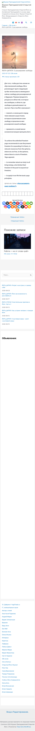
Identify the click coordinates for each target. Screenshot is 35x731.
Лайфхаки (5, 644)
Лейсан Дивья (6, 647)
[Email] (31, 203)
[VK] (19, 22)
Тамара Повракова (8, 674)
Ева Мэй (4, 628)
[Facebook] (4, 203)
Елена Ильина (6, 634)
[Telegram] (13, 22)
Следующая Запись (17, 221)
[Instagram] (22, 22)
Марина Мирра (7, 650)
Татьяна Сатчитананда (9, 677)
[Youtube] (26, 206)
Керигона (5, 641)
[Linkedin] (14, 203)
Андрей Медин (7, 616)
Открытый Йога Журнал (10, 665)
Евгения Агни (6, 632)
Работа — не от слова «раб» (16, 251)
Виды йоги (5, 625)
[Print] (12, 206)
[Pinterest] (17, 203)
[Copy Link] (29, 206)
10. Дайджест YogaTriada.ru (11, 604)
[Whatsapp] (27, 203)
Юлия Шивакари (7, 692)
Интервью (5, 637)
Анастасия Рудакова (9, 613)
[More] (17, 210)
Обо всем (14, 73)
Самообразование (8, 671)
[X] (7, 203)
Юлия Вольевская (8, 686)
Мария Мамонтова (8, 653)
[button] (26, 22)
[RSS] (16, 206)
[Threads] (22, 206)
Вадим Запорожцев (8, 619)
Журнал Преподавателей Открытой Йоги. (16, 6)
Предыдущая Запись (17, 217)
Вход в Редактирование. (17, 712)
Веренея (5, 622)
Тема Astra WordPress (24, 727)
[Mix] (24, 203)
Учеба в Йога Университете (11, 680)
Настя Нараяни (7, 656)
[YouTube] (16, 22)
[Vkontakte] (9, 206)
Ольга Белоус (6, 662)
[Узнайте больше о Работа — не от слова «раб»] (17, 241)
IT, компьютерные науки (10, 607)
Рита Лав (5, 668)
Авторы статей (7, 610)
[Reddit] (10, 203)
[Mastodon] (21, 203)
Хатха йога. (5, 683)
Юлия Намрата (7, 689)
